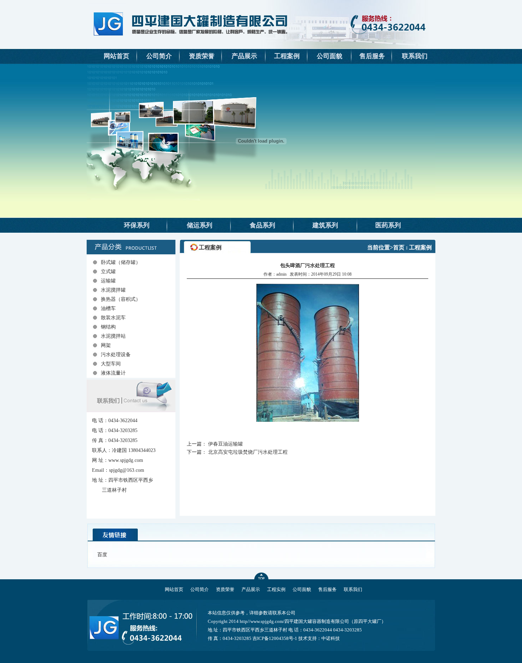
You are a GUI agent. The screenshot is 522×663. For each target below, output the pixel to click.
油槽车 (108, 308)
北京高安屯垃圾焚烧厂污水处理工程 (248, 452)
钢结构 (108, 327)
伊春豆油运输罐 (225, 444)
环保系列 (136, 225)
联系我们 (415, 56)
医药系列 (388, 225)
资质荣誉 (201, 56)
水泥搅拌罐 (113, 290)
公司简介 (159, 56)
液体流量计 (113, 373)
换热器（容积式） (121, 299)
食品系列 (262, 225)
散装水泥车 (113, 317)
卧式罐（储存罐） (121, 262)
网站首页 (116, 56)
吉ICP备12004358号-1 (274, 638)
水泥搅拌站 (113, 336)
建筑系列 (325, 225)
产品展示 (244, 56)
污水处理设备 (116, 354)
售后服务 (372, 56)
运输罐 (108, 280)
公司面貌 (329, 56)
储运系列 (199, 225)
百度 (102, 554)
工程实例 (276, 589)
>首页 (397, 247)
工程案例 (287, 56)
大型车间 (111, 363)
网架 (106, 345)
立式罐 (108, 271)
